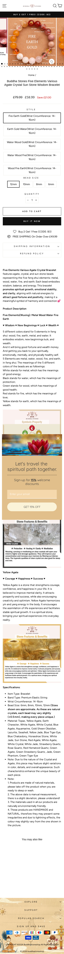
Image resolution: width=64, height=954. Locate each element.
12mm (13, 184)
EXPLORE (31, 902)
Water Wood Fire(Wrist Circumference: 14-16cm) (32, 157)
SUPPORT (31, 910)
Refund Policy (32, 253)
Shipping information (32, 246)
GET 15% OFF (32, 507)
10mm (26, 184)
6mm (51, 184)
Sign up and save (31, 926)
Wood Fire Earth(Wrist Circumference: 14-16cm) (32, 170)
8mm (39, 184)
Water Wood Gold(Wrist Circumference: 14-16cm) (32, 144)
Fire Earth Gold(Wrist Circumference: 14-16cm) (32, 117)
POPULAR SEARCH (31, 918)
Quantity (32, 194)
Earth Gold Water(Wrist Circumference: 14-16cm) (32, 130)
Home (31, 75)
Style (31, 109)
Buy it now (32, 221)
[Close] (58, 438)
